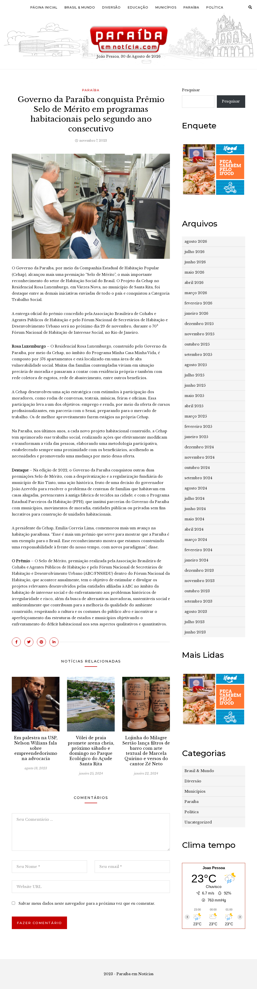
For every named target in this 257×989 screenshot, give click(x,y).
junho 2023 (195, 632)
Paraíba (191, 7)
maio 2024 (194, 519)
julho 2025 (194, 375)
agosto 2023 (195, 611)
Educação (138, 7)
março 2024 (195, 539)
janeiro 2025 (196, 437)
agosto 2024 (195, 488)
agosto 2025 (195, 365)
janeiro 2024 (196, 560)
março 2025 (195, 416)
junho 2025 (195, 385)
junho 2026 (195, 262)
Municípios (165, 7)
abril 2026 (194, 282)
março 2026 (195, 293)
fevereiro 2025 (198, 426)
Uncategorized (198, 822)
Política (214, 7)
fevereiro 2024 (198, 550)
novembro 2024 (199, 457)
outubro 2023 (197, 591)
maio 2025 (194, 395)
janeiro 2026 (196, 313)
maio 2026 (194, 272)
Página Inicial (43, 7)
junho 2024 (195, 509)
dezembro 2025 (199, 323)
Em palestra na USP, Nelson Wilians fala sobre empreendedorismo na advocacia (35, 748)
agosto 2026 (195, 241)
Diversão (111, 7)
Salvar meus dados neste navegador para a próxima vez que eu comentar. (87, 903)
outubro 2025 (197, 344)
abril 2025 (193, 406)
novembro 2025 (199, 334)
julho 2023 (194, 622)
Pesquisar (191, 90)
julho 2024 (194, 498)
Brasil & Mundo (80, 7)
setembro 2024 (198, 478)
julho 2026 (194, 252)
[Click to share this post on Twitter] (28, 641)
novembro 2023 (199, 581)
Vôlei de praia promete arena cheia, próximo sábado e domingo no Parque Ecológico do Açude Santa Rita (91, 750)
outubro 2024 (197, 467)
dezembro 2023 (199, 570)
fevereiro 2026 (198, 303)
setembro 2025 (198, 354)
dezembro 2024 (199, 447)
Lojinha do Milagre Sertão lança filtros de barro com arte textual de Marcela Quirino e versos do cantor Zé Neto (146, 750)
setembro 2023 (198, 601)
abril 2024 (194, 529)
